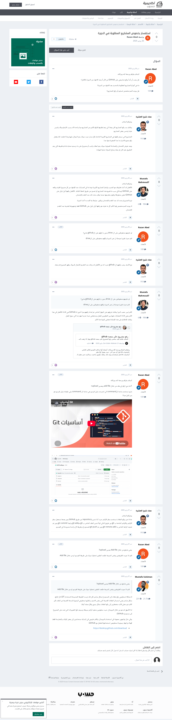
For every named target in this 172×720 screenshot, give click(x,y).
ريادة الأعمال (149, 18)
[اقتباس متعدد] (137, 98)
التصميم (110, 18)
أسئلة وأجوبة (132, 12)
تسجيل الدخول (29, 4)
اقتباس (132, 98)
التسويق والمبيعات (123, 18)
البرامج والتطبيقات (88, 18)
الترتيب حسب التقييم (67, 107)
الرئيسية (158, 12)
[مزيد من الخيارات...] (53, 68)
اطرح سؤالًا (82, 50)
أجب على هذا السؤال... (141, 660)
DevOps (101, 18)
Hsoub (65, 682)
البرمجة (160, 18)
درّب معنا (88, 677)
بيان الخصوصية (65, 677)
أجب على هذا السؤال (61, 50)
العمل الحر (137, 18)
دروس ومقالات (146, 12)
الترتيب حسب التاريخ (56, 107)
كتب (121, 12)
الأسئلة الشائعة (105, 677)
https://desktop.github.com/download (110, 628)
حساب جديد (15, 4)
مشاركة (72, 39)
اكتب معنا (96, 677)
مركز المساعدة (54, 677)
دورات (114, 12)
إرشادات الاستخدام (78, 677)
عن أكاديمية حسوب (117, 677)
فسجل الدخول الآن (117, 650)
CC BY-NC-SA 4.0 (89, 682)
